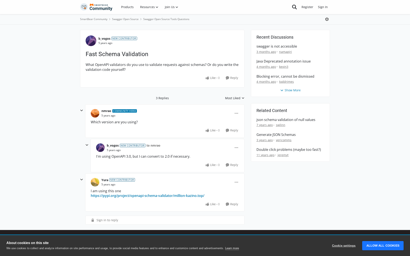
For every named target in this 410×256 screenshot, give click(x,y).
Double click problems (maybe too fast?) (288, 149)
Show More (293, 90)
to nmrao (153, 145)
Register (307, 7)
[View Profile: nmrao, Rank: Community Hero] (95, 113)
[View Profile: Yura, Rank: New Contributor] (95, 182)
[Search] (294, 7)
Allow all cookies (382, 245)
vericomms (283, 140)
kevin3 (283, 67)
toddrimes (286, 82)
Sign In (323, 7)
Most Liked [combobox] (235, 98)
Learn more (232, 248)
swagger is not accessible (276, 46)
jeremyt (283, 155)
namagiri (285, 52)
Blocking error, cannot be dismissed (285, 76)
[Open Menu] (327, 19)
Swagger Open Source (125, 19)
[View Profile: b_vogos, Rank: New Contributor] (91, 40)
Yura (104, 180)
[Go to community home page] (96, 7)
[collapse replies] (81, 110)
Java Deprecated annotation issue (283, 61)
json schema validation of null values (285, 120)
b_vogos (104, 38)
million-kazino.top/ (189, 195)
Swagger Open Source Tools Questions (166, 19)
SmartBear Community (93, 19)
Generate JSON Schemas (276, 134)
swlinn (280, 125)
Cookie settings (344, 245)
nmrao (106, 111)
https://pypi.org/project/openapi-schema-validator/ (132, 195)
